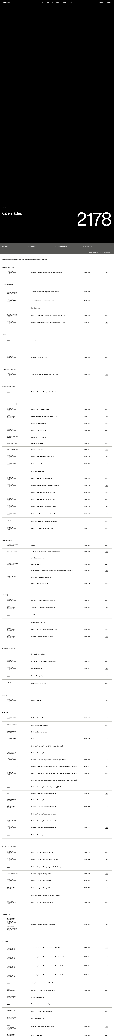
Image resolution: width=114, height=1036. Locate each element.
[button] (111, 239)
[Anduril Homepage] (6, 3)
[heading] (15, 247)
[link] (43, 2)
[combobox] (15, 247)
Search (101, 2)
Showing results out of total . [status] (24, 259)
